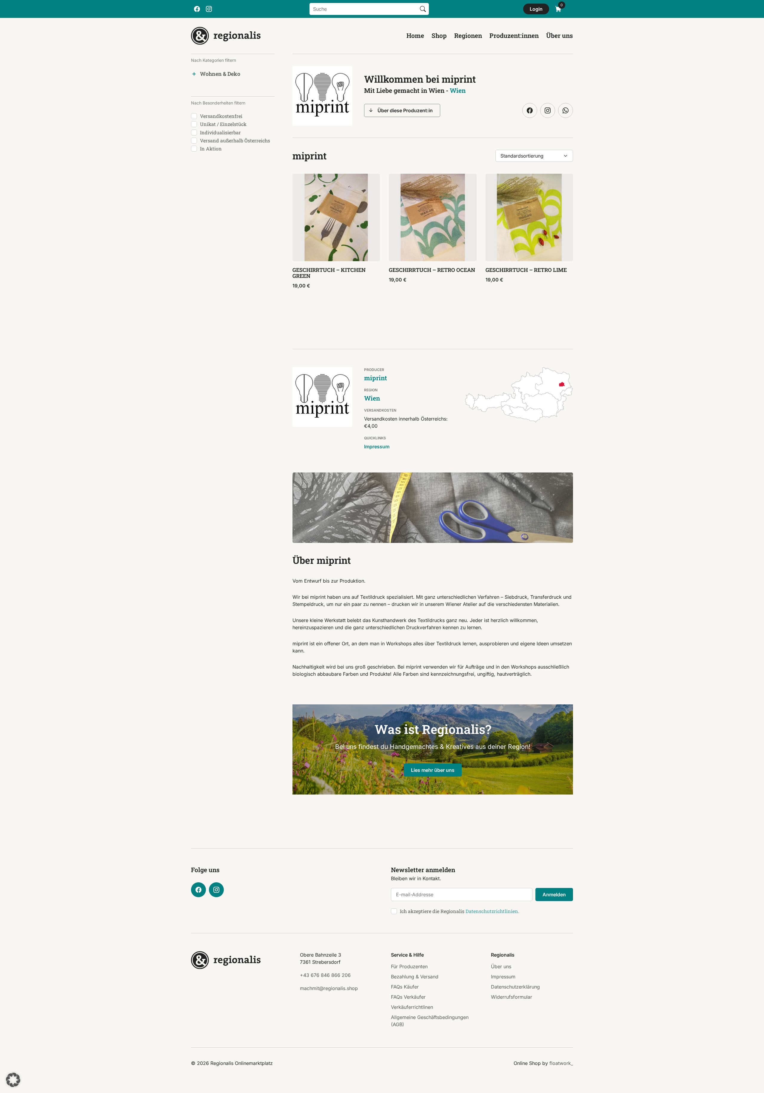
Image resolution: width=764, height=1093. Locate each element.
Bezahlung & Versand (414, 977)
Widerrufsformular (511, 997)
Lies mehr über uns (433, 770)
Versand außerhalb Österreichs (235, 140)
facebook (197, 9)
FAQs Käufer (405, 987)
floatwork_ (561, 1063)
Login (536, 9)
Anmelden (554, 895)
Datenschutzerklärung (515, 987)
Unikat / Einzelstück (223, 124)
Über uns (559, 35)
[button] (13, 1080)
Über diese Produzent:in (405, 110)
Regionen (468, 35)
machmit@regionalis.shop (329, 988)
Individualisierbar (220, 132)
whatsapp (565, 110)
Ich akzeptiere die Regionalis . (459, 911)
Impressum (376, 446)
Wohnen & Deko (220, 73)
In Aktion (211, 148)
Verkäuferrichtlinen (412, 1007)
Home (415, 35)
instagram (209, 9)
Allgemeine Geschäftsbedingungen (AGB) (430, 1020)
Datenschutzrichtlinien (492, 911)
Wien (458, 90)
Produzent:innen (514, 35)
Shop (439, 35)
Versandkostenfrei (221, 116)
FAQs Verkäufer (408, 997)
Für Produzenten (409, 966)
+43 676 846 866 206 (325, 975)
